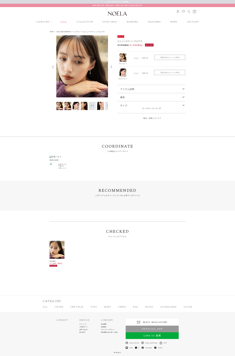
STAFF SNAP (110, 22)
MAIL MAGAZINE (155, 322)
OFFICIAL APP (152, 329)
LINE (131, 348)
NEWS (173, 22)
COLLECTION (85, 22)
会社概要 (103, 324)
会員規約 (103, 327)
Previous (53, 67)
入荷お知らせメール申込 (170, 57)
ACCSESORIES (64, 32)
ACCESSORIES (168, 307)
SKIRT (107, 307)
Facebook (148, 348)
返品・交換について (151, 118)
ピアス (77, 32)
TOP (51, 32)
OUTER (59, 307)
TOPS (94, 307)
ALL (45, 307)
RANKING (132, 22)
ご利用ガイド (83, 327)
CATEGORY (43, 22)
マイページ (82, 324)
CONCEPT (62, 320)
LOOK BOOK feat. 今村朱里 (117, 2)
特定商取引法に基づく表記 (109, 332)
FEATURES (154, 22)
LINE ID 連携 (152, 335)
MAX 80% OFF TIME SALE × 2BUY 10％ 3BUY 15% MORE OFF (117, 5)
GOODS (188, 307)
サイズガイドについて (152, 108)
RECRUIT (82, 332)
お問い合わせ (83, 329)
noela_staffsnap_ (151, 343)
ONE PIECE (77, 307)
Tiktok (160, 348)
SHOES (149, 307)
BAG (135, 307)
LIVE (165, 343)
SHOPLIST (193, 22)
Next (111, 67)
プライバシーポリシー (108, 329)
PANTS (122, 307)
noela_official (134, 343)
